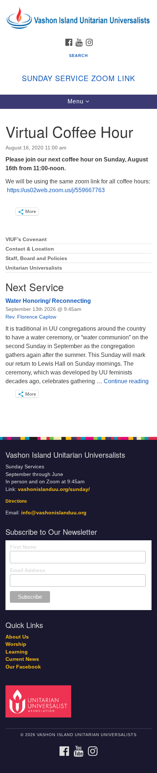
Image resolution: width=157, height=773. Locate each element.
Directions (16, 501)
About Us (17, 637)
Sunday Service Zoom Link (78, 78)
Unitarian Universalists (33, 268)
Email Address (27, 570)
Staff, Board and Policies (36, 258)
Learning (16, 652)
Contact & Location (29, 249)
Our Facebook (23, 667)
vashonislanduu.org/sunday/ (54, 489)
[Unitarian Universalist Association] (39, 701)
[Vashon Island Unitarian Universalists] (78, 7)
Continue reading (126, 381)
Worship (15, 644)
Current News (22, 659)
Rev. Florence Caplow (30, 317)
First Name (23, 547)
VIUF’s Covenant (26, 239)
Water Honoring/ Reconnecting (48, 301)
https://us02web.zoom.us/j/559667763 (55, 190)
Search (78, 55)
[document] (78, 269)
